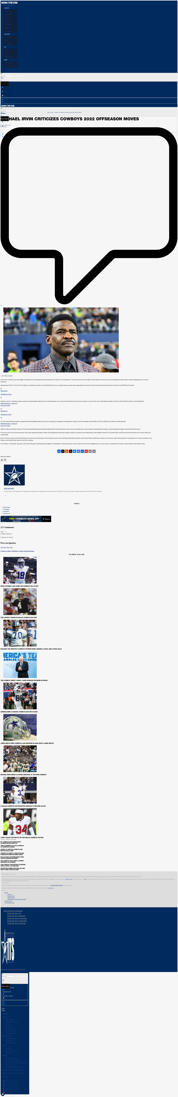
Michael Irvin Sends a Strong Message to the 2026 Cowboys (24, 774)
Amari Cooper (6, 507)
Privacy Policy (11, 896)
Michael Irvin (6, 513)
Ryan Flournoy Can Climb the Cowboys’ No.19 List (19, 586)
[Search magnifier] (2, 78)
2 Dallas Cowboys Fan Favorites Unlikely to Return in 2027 (23, 806)
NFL (85, 879)
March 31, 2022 (5, 425)
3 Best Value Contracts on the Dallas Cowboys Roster (22, 837)
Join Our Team (8, 901)
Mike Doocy (4, 391)
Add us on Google (8, 375)
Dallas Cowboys (69, 879)
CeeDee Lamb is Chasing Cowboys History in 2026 (19, 711)
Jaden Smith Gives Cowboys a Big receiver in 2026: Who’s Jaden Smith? (27, 743)
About (6, 892)
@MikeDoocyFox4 (6, 394)
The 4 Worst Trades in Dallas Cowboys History (19, 617)
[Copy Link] (94, 451)
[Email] (90, 451)
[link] (59, 451)
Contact (10, 894)
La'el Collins (6, 511)
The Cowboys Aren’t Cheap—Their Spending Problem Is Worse (24, 680)
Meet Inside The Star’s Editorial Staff (17, 899)
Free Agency (6, 509)
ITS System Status (9, 902)
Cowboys (3, 113)
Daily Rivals (51, 888)
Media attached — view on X (9, 403)
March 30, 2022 (5, 405)
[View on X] (1, 398)
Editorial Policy (11, 897)
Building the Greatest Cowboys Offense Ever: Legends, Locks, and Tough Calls (31, 649)
